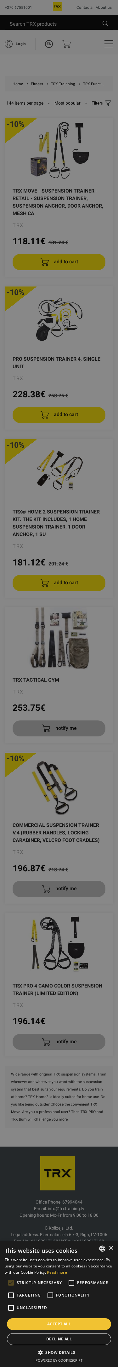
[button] (59, 1352)
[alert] (59, 683)
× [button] (111, 1248)
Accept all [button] (59, 1324)
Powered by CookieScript (59, 1360)
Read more (57, 1272)
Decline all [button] (59, 1339)
